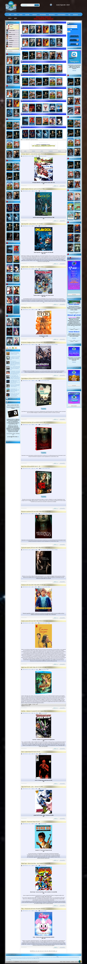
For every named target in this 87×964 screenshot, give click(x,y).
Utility (34, 958)
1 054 (34, 753)
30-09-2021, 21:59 (27, 225)
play (69, 957)
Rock (78, 957)
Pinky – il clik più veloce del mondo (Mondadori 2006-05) (33, 908)
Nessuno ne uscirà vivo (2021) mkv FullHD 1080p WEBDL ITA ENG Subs (36, 511)
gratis (55, 957)
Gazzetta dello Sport (47, 957)
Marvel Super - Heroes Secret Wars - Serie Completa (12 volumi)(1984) (35, 863)
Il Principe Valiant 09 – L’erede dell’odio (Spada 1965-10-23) (33, 154)
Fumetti (44, 156)
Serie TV (10, 44)
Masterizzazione (62, 957)
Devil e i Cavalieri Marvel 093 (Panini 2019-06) (30, 752)
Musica (10, 38)
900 (33, 268)
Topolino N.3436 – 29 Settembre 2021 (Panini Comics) (32, 267)
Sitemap (76, 961)
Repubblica (75, 957)
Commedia (27, 957)
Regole (64, 961)
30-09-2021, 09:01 (27, 468)
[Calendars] (10, 347)
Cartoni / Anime (11, 30)
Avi (17, 957)
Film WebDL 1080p (47, 513)
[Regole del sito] (74, 43)
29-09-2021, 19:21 (27, 823)
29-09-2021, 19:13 (27, 910)
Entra (69, 31)
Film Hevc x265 (11, 34)
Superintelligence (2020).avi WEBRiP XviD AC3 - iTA (31, 378)
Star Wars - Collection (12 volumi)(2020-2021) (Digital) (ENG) (33, 711)
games (43, 957)
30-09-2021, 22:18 (27, 156)
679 (33, 823)
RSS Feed (51, 5)
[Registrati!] (74, 35)
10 (49, 951)
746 (33, 225)
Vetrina (41, 344)
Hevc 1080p (46, 669)
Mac (59, 957)
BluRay (25, 957)
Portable (72, 957)
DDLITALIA (10, 24)
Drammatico (34, 957)
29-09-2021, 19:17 (27, 865)
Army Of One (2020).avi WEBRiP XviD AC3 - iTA (30, 466)
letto (42, 151)
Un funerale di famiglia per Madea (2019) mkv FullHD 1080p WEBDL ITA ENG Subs (38, 342)
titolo (59, 151)
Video (36, 958)
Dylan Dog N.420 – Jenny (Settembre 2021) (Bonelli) (32, 224)
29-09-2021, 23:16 (27, 669)
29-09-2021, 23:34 (27, 513)
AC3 (7, 957)
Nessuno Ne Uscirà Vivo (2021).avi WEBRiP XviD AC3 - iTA (33, 422)
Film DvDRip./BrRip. (45, 380)
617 (33, 309)
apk (14, 957)
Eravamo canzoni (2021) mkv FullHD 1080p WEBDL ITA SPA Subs (34, 621)
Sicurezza (15, 958)
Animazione (12, 957)
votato (33, 151)
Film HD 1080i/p (55, 344)
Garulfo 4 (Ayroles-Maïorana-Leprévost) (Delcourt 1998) (32, 189)
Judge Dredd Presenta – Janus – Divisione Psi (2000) (32, 787)
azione (22, 957)
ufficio (32, 958)
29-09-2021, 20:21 (27, 713)
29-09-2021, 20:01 (27, 788)
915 (33, 191)
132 (33, 513)
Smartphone (11, 40)
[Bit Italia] (43, 145)
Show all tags (8, 959)
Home (11, 26)
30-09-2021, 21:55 (27, 268)
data (25, 151)
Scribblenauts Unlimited (9, 958)
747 (33, 156)
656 (33, 910)
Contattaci (72, 961)
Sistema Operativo (19, 958)
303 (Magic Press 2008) (26, 307)
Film (9, 32)
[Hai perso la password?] (74, 39)
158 (33, 549)
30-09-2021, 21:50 (27, 309)
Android (9, 957)
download (30, 957)
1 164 (34, 713)
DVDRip (37, 957)
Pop (70, 957)
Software (10, 42)
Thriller (30, 958)
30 (54, 951)
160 (33, 344)
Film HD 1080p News (47, 344)
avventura (19, 957)
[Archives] (13, 347)
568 (33, 788)
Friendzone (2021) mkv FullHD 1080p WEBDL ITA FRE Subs (33, 585)
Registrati (68, 961)
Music (68, 957)
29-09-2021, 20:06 (27, 753)
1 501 (34, 669)
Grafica (53, 957)
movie (66, 957)
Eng (40, 957)
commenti (51, 151)
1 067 (34, 468)
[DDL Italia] (11, 5)
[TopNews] (7, 347)
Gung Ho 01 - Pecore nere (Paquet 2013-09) (30, 821)
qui (18, 436)
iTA (57, 957)
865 (33, 380)
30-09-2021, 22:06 (27, 191)
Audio (16, 957)
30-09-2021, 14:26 (27, 424)
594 (33, 865)
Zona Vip (11, 28)
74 (33, 623)
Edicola (10, 46)
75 (33, 586)
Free (41, 957)
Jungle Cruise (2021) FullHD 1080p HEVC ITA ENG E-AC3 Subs (33, 667)
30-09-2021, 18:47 (27, 380)
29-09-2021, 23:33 (27, 549)
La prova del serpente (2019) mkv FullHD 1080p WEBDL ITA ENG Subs (35, 547)
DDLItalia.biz (17, 961)
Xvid (38, 958)
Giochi (10, 36)
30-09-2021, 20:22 (27, 344)
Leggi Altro (62, 186)
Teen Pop (27, 958)
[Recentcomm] (16, 347)
